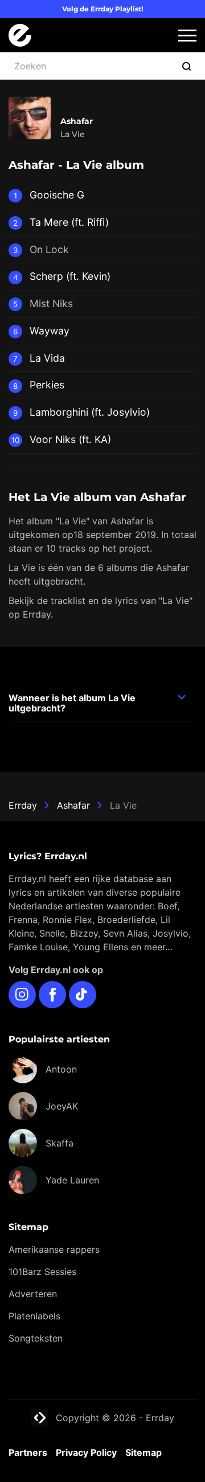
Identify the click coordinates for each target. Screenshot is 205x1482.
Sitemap (143, 1452)
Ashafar (73, 805)
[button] (187, 36)
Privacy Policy (86, 1452)
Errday (23, 805)
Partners (28, 1452)
